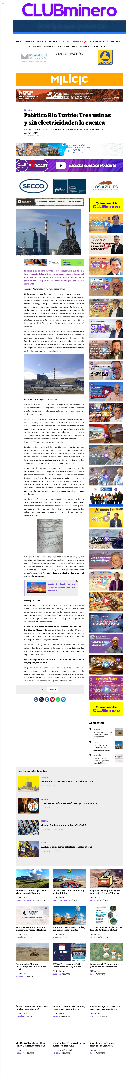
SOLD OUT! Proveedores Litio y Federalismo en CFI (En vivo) (68, 965)
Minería (29, 42)
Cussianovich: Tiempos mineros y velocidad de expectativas (106, 965)
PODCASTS (20, 1053)
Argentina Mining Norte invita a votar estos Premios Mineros (106, 891)
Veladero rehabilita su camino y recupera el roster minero (69, 1007)
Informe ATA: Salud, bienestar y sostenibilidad (68, 891)
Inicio (19, 42)
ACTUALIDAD (35, 46)
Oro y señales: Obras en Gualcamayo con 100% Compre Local (31, 967)
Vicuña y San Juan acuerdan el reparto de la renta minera (105, 1007)
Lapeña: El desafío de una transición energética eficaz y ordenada (61, 587)
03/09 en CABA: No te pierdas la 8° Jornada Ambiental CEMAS (106, 928)
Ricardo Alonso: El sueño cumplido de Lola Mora (102, 1044)
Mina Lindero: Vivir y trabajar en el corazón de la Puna (69, 1044)
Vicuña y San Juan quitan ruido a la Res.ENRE (63, 825)
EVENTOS (106, 46)
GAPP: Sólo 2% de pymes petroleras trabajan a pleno (66, 847)
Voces (66, 42)
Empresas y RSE (89, 46)
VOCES (55, 937)
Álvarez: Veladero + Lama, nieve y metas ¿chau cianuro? (32, 1007)
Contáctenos (115, 42)
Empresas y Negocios (56, 46)
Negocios (54, 42)
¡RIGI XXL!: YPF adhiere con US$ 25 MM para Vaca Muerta (69, 803)
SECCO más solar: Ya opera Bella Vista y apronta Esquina (31, 891)
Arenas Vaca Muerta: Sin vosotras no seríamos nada (67, 781)
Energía (41, 42)
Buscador (98, 42)
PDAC (75, 46)
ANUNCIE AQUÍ (80, 42)
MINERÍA (19, 937)
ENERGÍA (28, 110)
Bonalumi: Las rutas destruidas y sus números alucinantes (69, 928)
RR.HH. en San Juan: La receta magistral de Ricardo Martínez (31, 928)
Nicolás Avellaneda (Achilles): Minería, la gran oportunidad (31, 1044)
